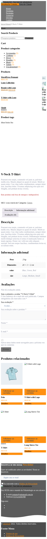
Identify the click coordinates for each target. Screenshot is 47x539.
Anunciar (9, 15)
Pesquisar (29, 38)
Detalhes (4, 403)
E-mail (4, 331)
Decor (8, 58)
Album (3, 122)
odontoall (6, 524)
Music (8, 62)
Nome (4, 323)
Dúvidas (9, 18)
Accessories (10, 53)
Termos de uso (12, 533)
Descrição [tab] (9, 210)
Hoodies (9, 60)
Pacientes (9, 13)
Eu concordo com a (20, 484)
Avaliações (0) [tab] (10, 215)
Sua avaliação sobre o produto (13, 309)
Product (8, 122)
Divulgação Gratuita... (10, 4)
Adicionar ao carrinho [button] (8, 392)
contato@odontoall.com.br (22, 495)
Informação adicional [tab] (25, 210)
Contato (9, 20)
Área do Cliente (25, 4)
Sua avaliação (7, 302)
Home (8, 9)
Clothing (9, 55)
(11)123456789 (19, 497)
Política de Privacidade (28, 484)
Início (3, 24)
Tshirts (8, 24)
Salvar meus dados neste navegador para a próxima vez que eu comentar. (23, 344)
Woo (12, 122)
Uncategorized (12, 67)
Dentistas (9, 11)
